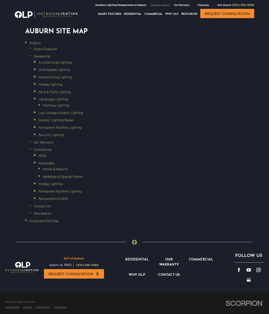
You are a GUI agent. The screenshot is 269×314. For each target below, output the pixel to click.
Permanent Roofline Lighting (60, 127)
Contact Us (42, 206)
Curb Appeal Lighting (54, 69)
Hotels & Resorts (55, 169)
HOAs (42, 155)
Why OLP (137, 275)
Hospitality (46, 163)
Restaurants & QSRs (53, 198)
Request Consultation (70, 274)
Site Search (224, 4)
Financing (203, 4)
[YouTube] (249, 270)
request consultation (227, 14)
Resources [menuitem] (189, 14)
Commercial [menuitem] (153, 14)
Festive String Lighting (55, 77)
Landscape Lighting (53, 99)
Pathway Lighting (56, 105)
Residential (42, 56)
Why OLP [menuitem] (171, 14)
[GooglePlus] (249, 280)
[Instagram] (258, 270)
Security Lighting (51, 134)
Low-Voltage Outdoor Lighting (60, 112)
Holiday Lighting (50, 84)
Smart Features (45, 49)
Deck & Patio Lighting (54, 92)
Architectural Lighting (55, 62)
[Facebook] (239, 270)
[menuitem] (12, 307)
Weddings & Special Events (63, 176)
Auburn (35, 43)
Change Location (159, 4)
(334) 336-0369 (243, 5)
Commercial (42, 149)
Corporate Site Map (44, 221)
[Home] (46, 14)
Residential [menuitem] (132, 14)
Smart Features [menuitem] (109, 14)
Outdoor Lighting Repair (56, 120)
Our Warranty (181, 4)
